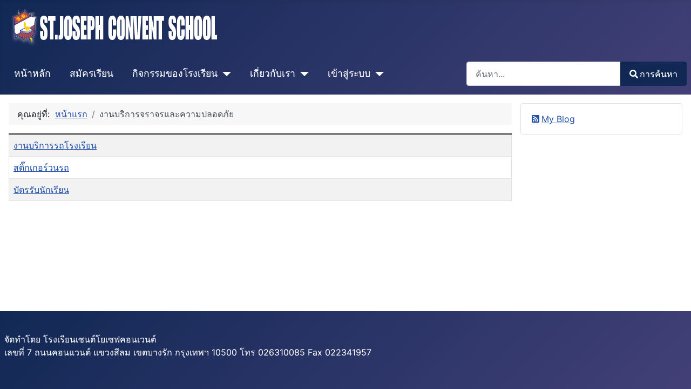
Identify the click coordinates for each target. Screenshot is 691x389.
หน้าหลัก (32, 73)
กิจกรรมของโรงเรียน (175, 73)
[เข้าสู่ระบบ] (377, 73)
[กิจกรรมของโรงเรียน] (224, 73)
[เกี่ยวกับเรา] (302, 73)
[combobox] (543, 74)
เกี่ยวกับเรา (272, 73)
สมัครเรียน (91, 73)
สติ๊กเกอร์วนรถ (41, 167)
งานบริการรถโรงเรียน (55, 145)
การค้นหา (659, 74)
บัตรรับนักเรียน (41, 189)
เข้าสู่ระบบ (349, 73)
